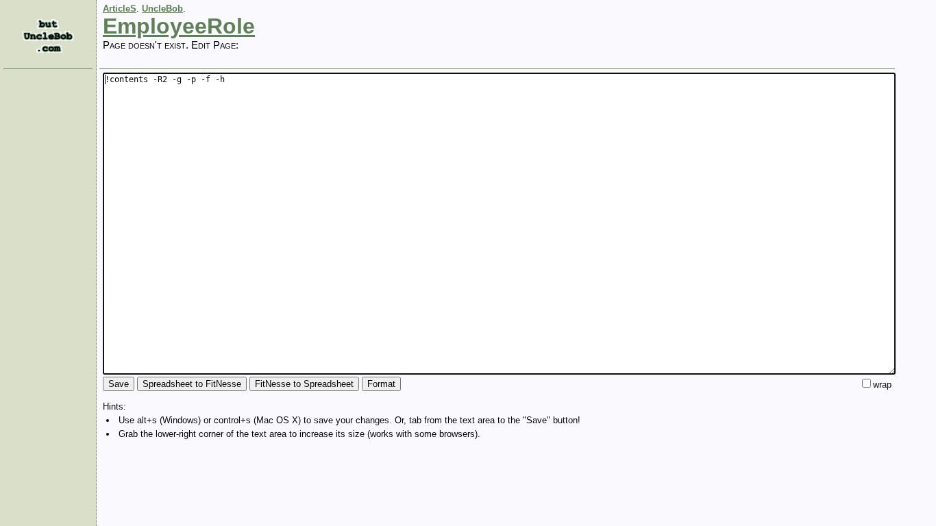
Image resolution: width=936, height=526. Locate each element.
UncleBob (162, 8)
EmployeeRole (179, 26)
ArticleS (119, 8)
